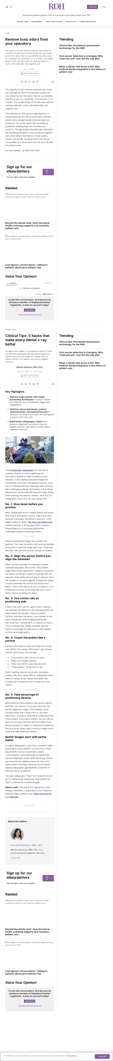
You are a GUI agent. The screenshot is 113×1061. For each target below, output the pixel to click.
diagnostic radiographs (23, 470)
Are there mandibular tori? (40, 522)
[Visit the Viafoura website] (48, 294)
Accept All (102, 1056)
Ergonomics (37, 21)
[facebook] (22, 82)
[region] (29, 288)
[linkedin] (25, 82)
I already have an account (29, 314)
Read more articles (43, 794)
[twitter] (29, 82)
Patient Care (22, 21)
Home (7, 33)
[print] (53, 82)
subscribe (13, 797)
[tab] (11, 283)
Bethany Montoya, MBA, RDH (29, 367)
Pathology (71, 21)
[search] (11, 7)
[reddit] (33, 82)
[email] (37, 82)
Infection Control (54, 21)
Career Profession (88, 21)
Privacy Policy (72, 1056)
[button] (7, 7)
